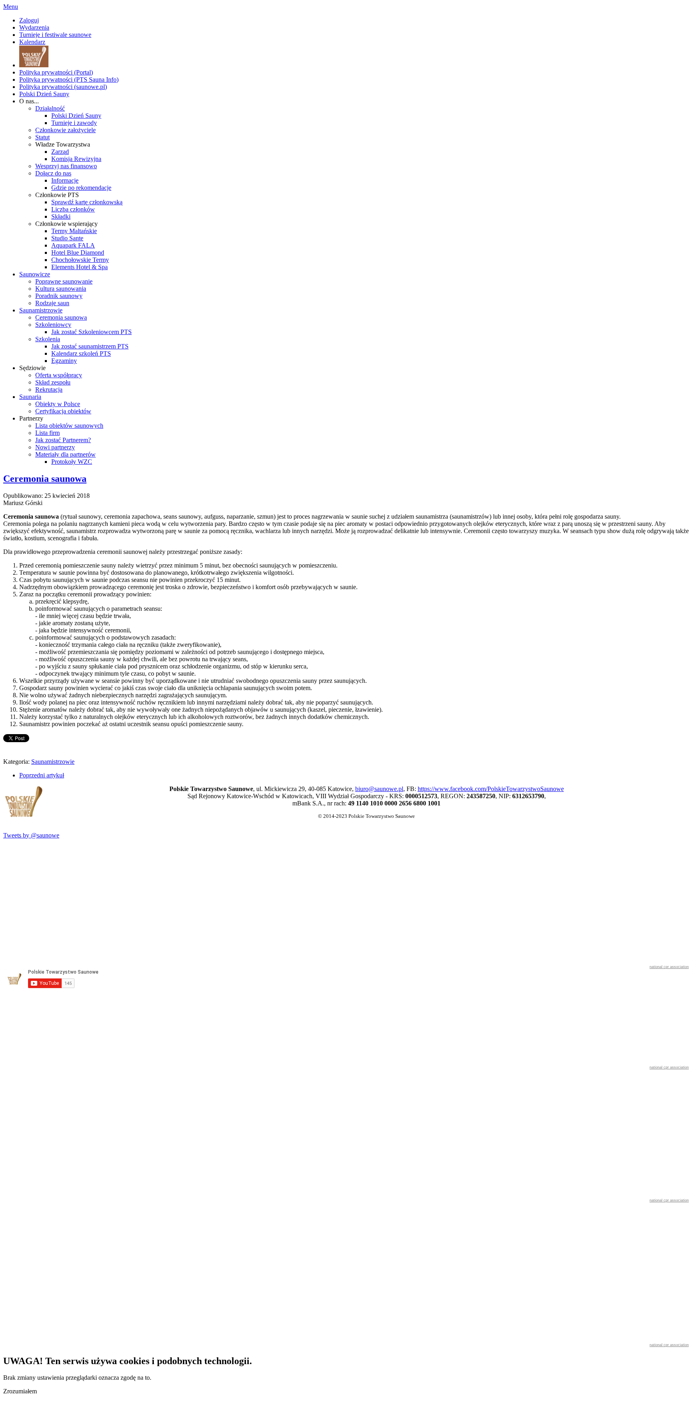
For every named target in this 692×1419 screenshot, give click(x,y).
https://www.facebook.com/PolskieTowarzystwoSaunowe (491, 788)
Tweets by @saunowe (31, 835)
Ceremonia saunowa (44, 478)
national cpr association (669, 967)
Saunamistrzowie (52, 761)
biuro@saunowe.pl (379, 788)
